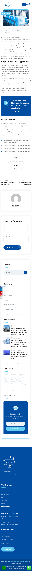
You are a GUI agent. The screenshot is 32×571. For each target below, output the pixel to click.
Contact (3, 503)
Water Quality (19, 161)
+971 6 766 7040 (5, 522)
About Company (6, 494)
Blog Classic (4, 500)
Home (6, 380)
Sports (10, 161)
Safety (6, 384)
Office (20, 380)
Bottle (6, 376)
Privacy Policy (22, 566)
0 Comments (6, 32)
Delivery (21, 376)
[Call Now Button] (4, 568)
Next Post (25, 180)
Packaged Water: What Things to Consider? (25, 183)
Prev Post (6, 180)
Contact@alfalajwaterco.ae (9, 524)
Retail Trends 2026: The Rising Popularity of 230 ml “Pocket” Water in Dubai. (19, 355)
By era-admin (18, 30)
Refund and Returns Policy (16, 568)
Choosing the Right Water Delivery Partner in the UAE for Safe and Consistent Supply (19, 331)
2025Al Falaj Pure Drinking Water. (19, 561)
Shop (2, 497)
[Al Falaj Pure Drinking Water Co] (8, 4)
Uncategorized (8, 305)
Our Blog (7, 13)
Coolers (13, 376)
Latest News (7, 295)
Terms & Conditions (9, 566)
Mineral (13, 380)
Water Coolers (8, 309)
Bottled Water (8, 291)
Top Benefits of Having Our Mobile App (7, 183)
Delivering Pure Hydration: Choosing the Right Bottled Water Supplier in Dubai (19, 343)
